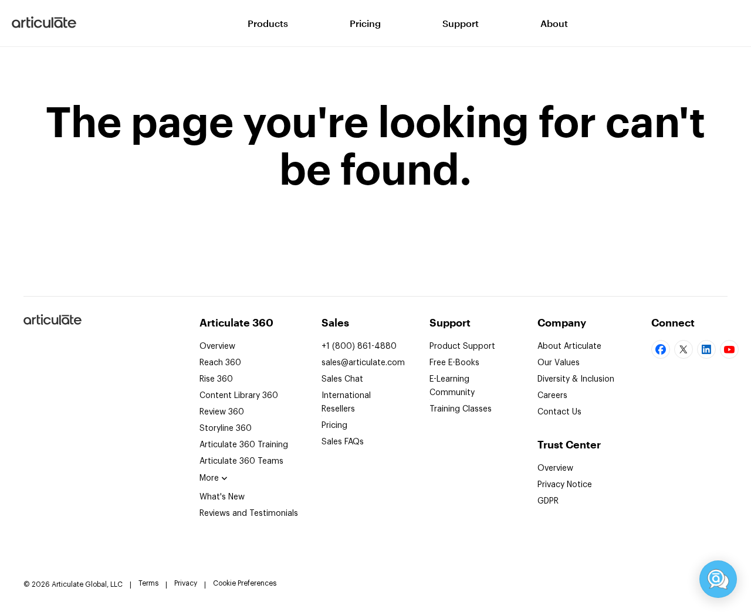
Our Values (558, 363)
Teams (241, 461)
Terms (148, 583)
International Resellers (346, 402)
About (554, 23)
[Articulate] (44, 23)
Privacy (185, 583)
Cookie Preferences (244, 583)
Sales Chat (342, 379)
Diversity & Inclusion (575, 379)
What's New (222, 497)
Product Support (462, 346)
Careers (552, 396)
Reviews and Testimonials (248, 513)
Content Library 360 (238, 396)
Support (460, 23)
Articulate (51, 324)
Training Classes (460, 409)
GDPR (548, 501)
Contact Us (559, 412)
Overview (217, 346)
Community (452, 386)
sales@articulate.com (363, 363)
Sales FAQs (343, 442)
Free (454, 363)
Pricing (365, 23)
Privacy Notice (564, 485)
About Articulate (569, 346)
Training (243, 445)
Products (268, 23)
